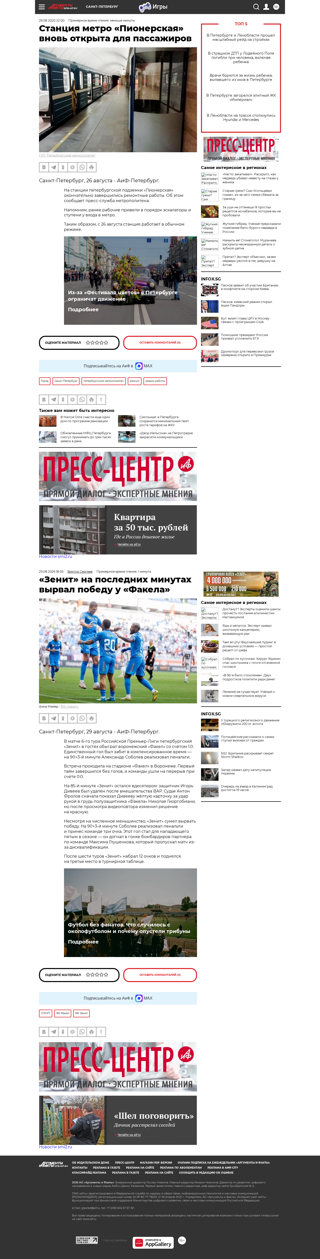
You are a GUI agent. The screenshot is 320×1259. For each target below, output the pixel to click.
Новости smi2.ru (55, 556)
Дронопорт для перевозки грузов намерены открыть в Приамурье (247, 353)
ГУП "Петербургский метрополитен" (67, 155)
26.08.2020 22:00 (51, 20)
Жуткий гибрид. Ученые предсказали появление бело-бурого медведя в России (251, 228)
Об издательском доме (90, 1162)
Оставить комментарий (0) (160, 342)
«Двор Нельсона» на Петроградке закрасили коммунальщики (166, 435)
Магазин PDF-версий (156, 1162)
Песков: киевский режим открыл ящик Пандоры (246, 303)
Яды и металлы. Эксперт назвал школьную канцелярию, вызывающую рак (247, 630)
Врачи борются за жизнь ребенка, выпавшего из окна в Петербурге (241, 77)
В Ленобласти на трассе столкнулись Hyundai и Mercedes (241, 117)
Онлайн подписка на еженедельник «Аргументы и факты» (224, 1162)
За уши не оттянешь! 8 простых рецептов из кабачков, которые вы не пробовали (251, 211)
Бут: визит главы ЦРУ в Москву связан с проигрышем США (245, 320)
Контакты (79, 1167)
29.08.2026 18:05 (51, 571)
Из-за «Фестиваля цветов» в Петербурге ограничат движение (123, 295)
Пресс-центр (124, 1162)
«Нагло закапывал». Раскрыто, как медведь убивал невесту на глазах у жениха (250, 178)
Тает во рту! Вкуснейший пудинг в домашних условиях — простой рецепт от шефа (249, 646)
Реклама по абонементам (181, 1167)
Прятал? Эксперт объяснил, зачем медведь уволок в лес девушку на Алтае (249, 261)
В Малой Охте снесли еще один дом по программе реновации (85, 419)
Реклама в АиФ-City (223, 1167)
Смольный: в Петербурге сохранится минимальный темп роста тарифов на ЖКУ (164, 421)
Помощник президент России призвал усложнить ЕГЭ (244, 336)
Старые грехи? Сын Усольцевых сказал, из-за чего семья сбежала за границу (250, 195)
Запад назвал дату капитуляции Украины (246, 771)
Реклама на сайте (140, 1167)
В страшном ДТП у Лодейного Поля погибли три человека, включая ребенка (241, 57)
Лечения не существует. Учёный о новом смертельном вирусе (248, 694)
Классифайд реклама (89, 1172)
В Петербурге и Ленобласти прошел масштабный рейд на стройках (241, 37)
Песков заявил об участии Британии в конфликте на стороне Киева (249, 287)
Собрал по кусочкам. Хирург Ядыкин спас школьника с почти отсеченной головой (251, 663)
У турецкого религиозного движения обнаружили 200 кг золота (250, 722)
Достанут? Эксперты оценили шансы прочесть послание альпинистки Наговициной (251, 613)
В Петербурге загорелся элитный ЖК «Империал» (241, 97)
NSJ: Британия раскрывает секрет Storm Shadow (247, 755)
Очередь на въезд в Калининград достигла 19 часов (247, 788)
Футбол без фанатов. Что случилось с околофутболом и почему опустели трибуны (129, 928)
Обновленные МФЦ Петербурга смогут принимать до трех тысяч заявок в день (85, 437)
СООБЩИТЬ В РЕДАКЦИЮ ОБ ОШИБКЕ (206, 1172)
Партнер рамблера (115, 1240)
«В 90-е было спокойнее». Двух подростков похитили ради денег (248, 677)
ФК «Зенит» (69, 706)
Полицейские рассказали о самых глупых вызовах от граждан (247, 738)
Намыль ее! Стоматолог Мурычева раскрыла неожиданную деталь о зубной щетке (249, 244)
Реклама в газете (106, 1167)
